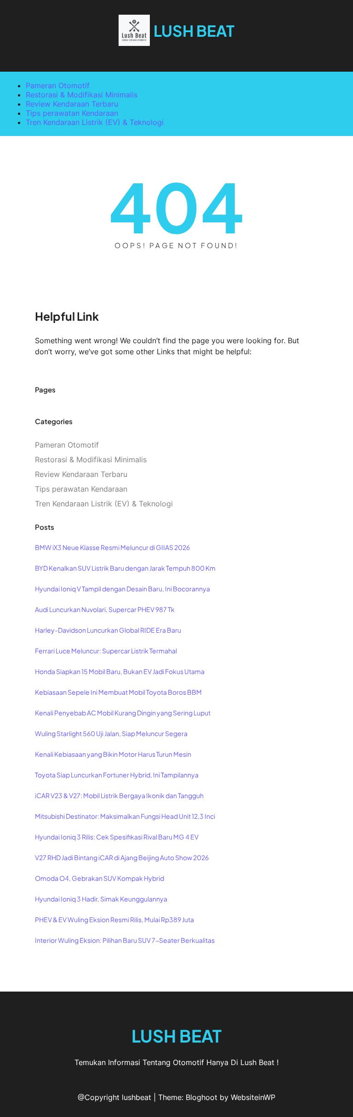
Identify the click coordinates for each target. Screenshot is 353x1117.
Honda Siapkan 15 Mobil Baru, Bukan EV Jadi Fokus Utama (120, 671)
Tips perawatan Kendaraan (72, 113)
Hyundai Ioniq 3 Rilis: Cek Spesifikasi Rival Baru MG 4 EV (117, 837)
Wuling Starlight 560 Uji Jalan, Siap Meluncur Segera (111, 733)
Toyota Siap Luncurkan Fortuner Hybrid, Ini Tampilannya (117, 775)
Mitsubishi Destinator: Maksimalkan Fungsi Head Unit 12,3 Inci (125, 816)
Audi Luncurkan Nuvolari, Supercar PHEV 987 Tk (105, 609)
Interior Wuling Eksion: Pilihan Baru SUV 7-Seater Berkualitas (125, 940)
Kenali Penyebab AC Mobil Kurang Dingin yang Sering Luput (123, 713)
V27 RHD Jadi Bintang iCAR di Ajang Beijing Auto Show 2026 (122, 857)
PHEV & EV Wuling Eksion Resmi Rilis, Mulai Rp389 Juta (114, 919)
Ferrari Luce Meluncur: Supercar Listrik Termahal (106, 650)
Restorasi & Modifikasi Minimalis (81, 94)
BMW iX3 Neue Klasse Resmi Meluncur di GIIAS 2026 (112, 547)
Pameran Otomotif (58, 85)
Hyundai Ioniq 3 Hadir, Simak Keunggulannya (101, 899)
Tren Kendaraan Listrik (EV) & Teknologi (95, 122)
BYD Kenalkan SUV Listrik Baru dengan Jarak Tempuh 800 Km (125, 568)
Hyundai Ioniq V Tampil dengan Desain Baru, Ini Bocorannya (122, 588)
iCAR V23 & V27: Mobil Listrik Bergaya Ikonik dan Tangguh (119, 795)
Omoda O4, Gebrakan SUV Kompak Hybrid (99, 878)
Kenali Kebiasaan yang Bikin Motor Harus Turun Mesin (113, 754)
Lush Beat (194, 30)
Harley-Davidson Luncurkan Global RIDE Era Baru (108, 630)
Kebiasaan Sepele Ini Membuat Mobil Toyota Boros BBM (118, 692)
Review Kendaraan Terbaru (72, 103)
